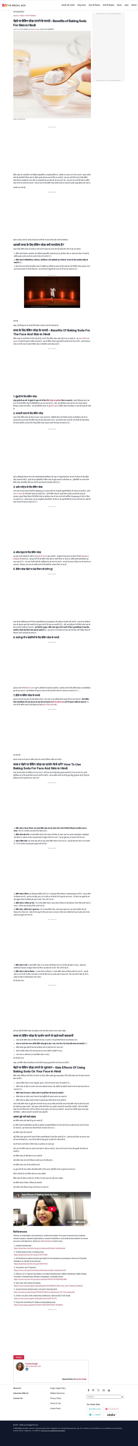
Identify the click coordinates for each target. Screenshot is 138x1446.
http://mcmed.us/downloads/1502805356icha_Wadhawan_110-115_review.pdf (44, 1292)
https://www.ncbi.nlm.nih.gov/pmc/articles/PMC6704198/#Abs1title (40, 1279)
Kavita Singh (35, 29)
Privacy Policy (55, 1398)
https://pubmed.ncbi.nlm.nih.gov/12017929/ (31, 1255)
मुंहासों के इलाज (53, 406)
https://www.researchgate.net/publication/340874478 (35, 1298)
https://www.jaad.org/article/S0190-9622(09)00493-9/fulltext (38, 1305)
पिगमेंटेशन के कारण (29, 688)
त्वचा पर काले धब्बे (18, 494)
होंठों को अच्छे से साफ (57, 702)
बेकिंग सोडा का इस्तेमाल (53, 400)
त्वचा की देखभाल (94, 5)
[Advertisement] (52, 145)
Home (15, 16)
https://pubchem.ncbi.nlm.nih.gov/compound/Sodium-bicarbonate (39, 1248)
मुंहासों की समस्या (41, 556)
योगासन (134, 5)
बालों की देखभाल (108, 5)
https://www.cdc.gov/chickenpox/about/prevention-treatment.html (40, 1270)
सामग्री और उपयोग (68, 5)
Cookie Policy (55, 1408)
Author (19, 1357)
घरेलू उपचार (81, 5)
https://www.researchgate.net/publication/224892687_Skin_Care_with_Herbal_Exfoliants (48, 1286)
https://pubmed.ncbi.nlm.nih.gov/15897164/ (31, 1264)
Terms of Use (55, 1403)
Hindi (22, 16)
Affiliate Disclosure (57, 1393)
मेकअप (119, 5)
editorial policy (46, 1241)
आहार (127, 5)
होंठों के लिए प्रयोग (48, 705)
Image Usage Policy (58, 1388)
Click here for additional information (53, 1430)
